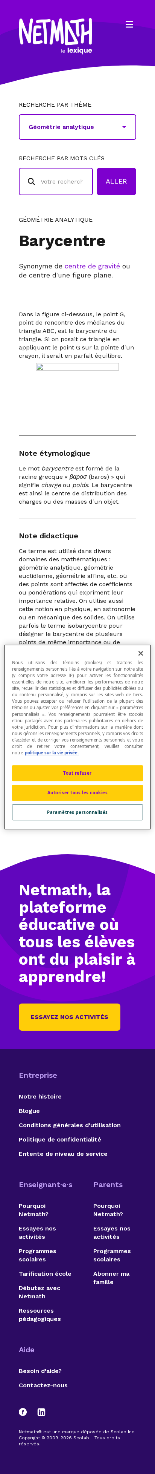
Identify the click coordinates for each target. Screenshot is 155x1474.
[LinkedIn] (41, 1412)
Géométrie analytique (56, 219)
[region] (77, 737)
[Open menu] (129, 24)
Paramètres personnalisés (77, 812)
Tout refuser (77, 773)
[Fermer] (140, 653)
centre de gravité (92, 266)
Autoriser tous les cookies (77, 792)
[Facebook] (26, 1412)
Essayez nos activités (69, 1016)
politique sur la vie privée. (52, 752)
